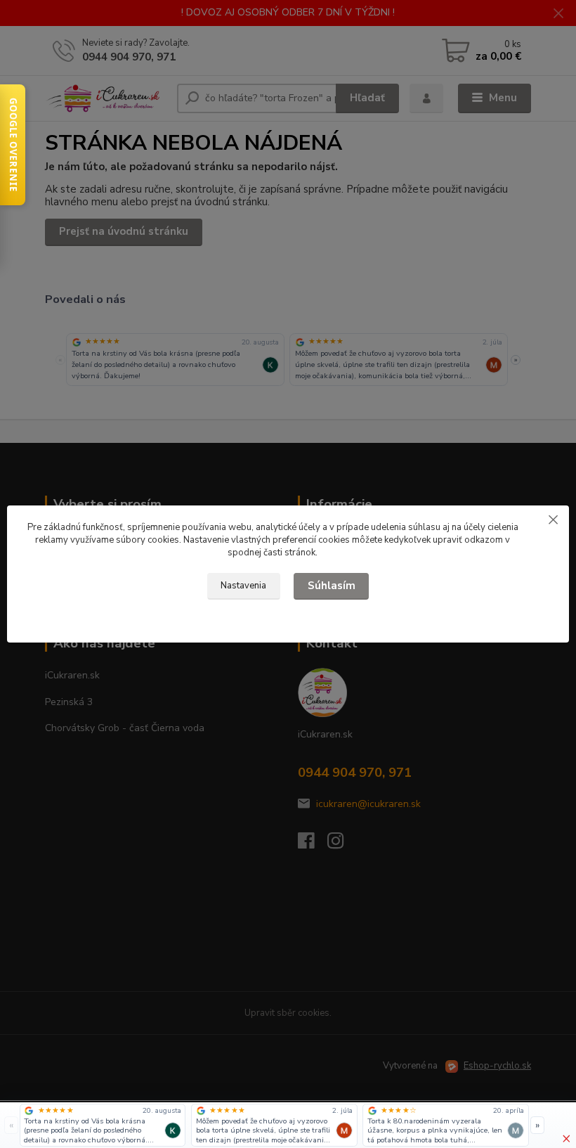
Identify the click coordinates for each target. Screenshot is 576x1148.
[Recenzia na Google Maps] (29, 1111)
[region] (275, 1125)
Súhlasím (331, 586)
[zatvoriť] (553, 519)
